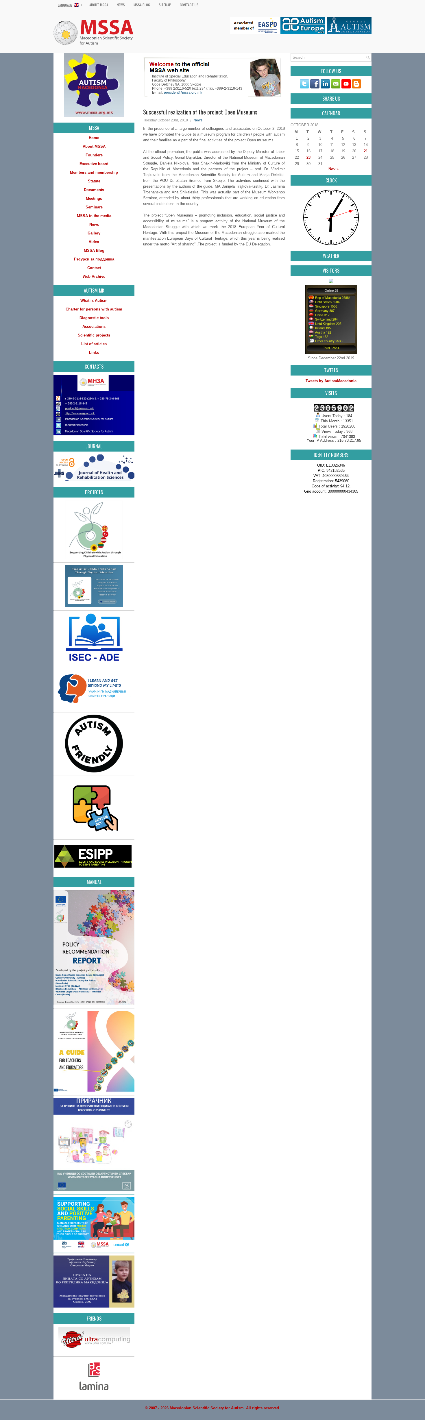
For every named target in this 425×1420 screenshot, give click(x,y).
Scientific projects (94, 335)
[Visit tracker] (331, 282)
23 (308, 157)
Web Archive (94, 276)
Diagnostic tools (94, 318)
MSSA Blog (142, 4)
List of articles (94, 344)
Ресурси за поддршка (94, 259)
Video (94, 242)
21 (366, 151)
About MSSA (98, 4)
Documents (94, 190)
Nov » (333, 169)
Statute (94, 181)
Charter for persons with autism (94, 309)
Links (94, 352)
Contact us (189, 4)
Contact (94, 268)
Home (94, 138)
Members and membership (94, 172)
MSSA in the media (94, 216)
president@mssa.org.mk (183, 92)
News (121, 4)
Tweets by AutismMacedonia (331, 381)
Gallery (94, 233)
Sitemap (165, 4)
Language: (70, 5)
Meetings (94, 198)
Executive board (94, 164)
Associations (94, 326)
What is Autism (94, 300)
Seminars (94, 207)
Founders (94, 155)
